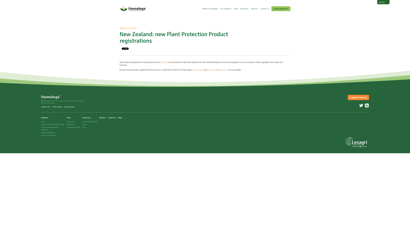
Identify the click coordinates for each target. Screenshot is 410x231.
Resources (244, 8)
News (85, 124)
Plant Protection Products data (52, 124)
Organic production (48, 132)
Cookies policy (69, 107)
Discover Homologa (90, 121)
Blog (84, 127)
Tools (236, 8)
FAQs (120, 118)
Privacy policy (57, 107)
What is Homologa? (210, 8)
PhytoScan (71, 124)
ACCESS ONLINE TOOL (281, 9)
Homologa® (198, 70)
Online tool (71, 121)
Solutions (44, 118)
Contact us (264, 8)
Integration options (74, 127)
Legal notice (45, 107)
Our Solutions (225, 8)
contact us (224, 70)
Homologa (51, 96)
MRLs (43, 121)
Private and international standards (50, 128)
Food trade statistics (48, 135)
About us (254, 8)
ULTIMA (164, 62)
